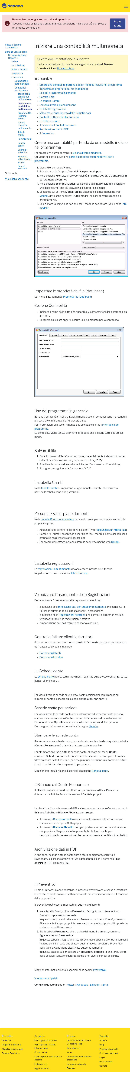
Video (69, 1052)
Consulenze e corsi (108, 1053)
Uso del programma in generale (57, 93)
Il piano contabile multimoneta (24, 125)
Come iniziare (73, 1048)
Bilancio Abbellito (63, 819)
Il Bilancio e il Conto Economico (57, 125)
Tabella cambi (21, 133)
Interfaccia (17, 73)
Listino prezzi (40, 1064)
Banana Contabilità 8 (16, 51)
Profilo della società (108, 1049)
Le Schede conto (49, 121)
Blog (101, 1044)
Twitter (70, 984)
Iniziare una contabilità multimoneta (25, 106)
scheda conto (46, 676)
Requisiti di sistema (11, 1044)
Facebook (82, 984)
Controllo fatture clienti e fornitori (59, 117)
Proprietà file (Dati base (77, 296)
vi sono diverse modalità (87, 153)
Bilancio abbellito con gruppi (24, 159)
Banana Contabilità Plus (47, 23)
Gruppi (115, 542)
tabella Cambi (49, 488)
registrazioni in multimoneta (54, 569)
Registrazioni (24, 138)
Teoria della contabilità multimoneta (24, 96)
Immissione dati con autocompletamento (81, 606)
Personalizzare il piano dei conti (57, 105)
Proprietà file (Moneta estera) (24, 116)
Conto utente (40, 1052)
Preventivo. (99, 970)
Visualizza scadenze (17, 179)
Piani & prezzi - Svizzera (45, 1040)
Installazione (18, 65)
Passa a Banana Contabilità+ (13, 46)
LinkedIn (95, 984)
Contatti (103, 1066)
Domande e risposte (76, 1064)
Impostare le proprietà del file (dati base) (63, 89)
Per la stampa (105, 1061)
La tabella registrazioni (52, 109)
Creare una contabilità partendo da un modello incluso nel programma (80, 84)
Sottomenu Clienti (50, 653)
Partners (71, 1068)
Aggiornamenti (41, 1068)
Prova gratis (117, 23)
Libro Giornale (79, 573)
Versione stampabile (46, 978)
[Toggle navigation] (125, 6)
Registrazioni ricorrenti (72, 615)
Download (7, 1040)
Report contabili (22, 167)
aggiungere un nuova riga (111, 529)
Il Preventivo (46, 133)
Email (105, 984)
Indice (14, 61)
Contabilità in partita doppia (22, 82)
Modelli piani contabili (12, 1049)
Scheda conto (100, 771)
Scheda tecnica (19, 69)
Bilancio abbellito (22, 151)
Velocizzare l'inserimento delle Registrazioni (65, 113)
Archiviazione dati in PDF (53, 129)
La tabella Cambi (49, 101)
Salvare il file (46, 97)
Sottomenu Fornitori (51, 657)
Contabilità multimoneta (21, 89)
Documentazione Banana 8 (17, 57)
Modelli (43, 196)
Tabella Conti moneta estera (57, 519)
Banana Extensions (11, 1053)
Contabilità (17, 77)
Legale (102, 1057)
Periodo (93, 726)
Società (103, 1040)
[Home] (12, 6)
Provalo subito (65, 68)
